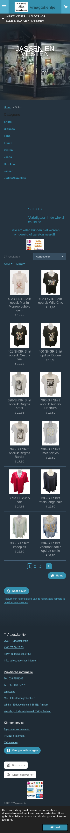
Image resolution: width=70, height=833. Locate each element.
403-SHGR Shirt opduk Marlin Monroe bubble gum (19, 304)
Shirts (18, 107)
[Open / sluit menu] (4, 7)
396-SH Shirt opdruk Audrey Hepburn (50, 404)
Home (7, 107)
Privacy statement (14, 735)
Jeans (8, 156)
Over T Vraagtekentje (16, 640)
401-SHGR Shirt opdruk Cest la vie (19, 355)
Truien (8, 142)
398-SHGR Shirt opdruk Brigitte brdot (19, 404)
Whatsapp (9, 691)
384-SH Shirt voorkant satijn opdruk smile (50, 546)
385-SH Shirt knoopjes (19, 545)
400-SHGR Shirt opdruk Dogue (50, 353)
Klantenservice (14, 722)
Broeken (9, 164)
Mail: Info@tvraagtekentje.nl (20, 698)
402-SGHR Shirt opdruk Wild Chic (50, 301)
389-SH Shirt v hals (19, 500)
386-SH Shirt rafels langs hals (50, 500)
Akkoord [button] (55, 827)
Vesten (8, 149)
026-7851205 (16, 678)
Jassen (8, 171)
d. (21, 660)
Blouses (9, 128)
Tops (7, 135)
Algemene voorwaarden (17, 729)
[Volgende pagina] (49, 566)
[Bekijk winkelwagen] (65, 7)
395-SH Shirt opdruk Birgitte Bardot (19, 453)
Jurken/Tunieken (15, 177)
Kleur (8, 263)
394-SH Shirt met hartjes (50, 451)
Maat (20, 263)
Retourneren (11, 742)
